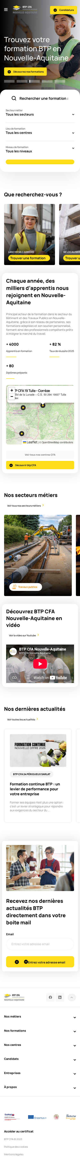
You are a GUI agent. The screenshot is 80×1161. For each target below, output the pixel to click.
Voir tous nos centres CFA (40, 454)
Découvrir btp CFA (25, 465)
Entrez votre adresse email (46, 962)
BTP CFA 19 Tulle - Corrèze (30, 390)
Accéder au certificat (18, 1131)
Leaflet (31, 442)
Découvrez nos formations (28, 71)
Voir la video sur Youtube (22, 635)
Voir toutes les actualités (21, 719)
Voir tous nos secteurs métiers (24, 505)
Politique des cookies (16, 1146)
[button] (22, 433)
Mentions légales (13, 1154)
